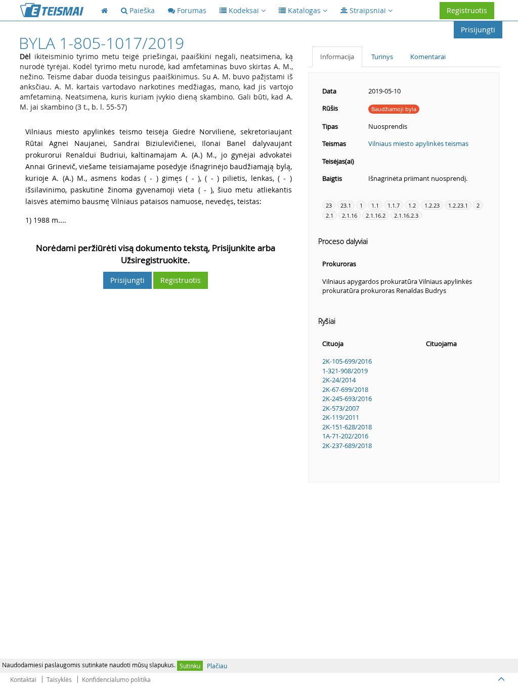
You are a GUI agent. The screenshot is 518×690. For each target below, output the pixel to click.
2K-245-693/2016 (347, 398)
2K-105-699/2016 (347, 361)
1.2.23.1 (458, 205)
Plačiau (217, 666)
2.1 (329, 215)
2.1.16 (349, 215)
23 (329, 205)
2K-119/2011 (340, 417)
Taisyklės (59, 679)
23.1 (345, 205)
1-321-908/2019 (345, 370)
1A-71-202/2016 (345, 435)
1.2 (412, 205)
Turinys (382, 56)
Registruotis (467, 10)
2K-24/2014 (339, 379)
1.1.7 (393, 205)
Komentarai (428, 56)
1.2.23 (432, 205)
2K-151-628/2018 (347, 426)
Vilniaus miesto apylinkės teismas (418, 143)
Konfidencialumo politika (116, 679)
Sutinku (190, 666)
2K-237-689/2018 (347, 445)
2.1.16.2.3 (406, 215)
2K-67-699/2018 (345, 389)
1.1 (375, 205)
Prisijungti (478, 29)
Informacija (337, 56)
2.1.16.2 (375, 215)
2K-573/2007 (340, 408)
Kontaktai (23, 679)
